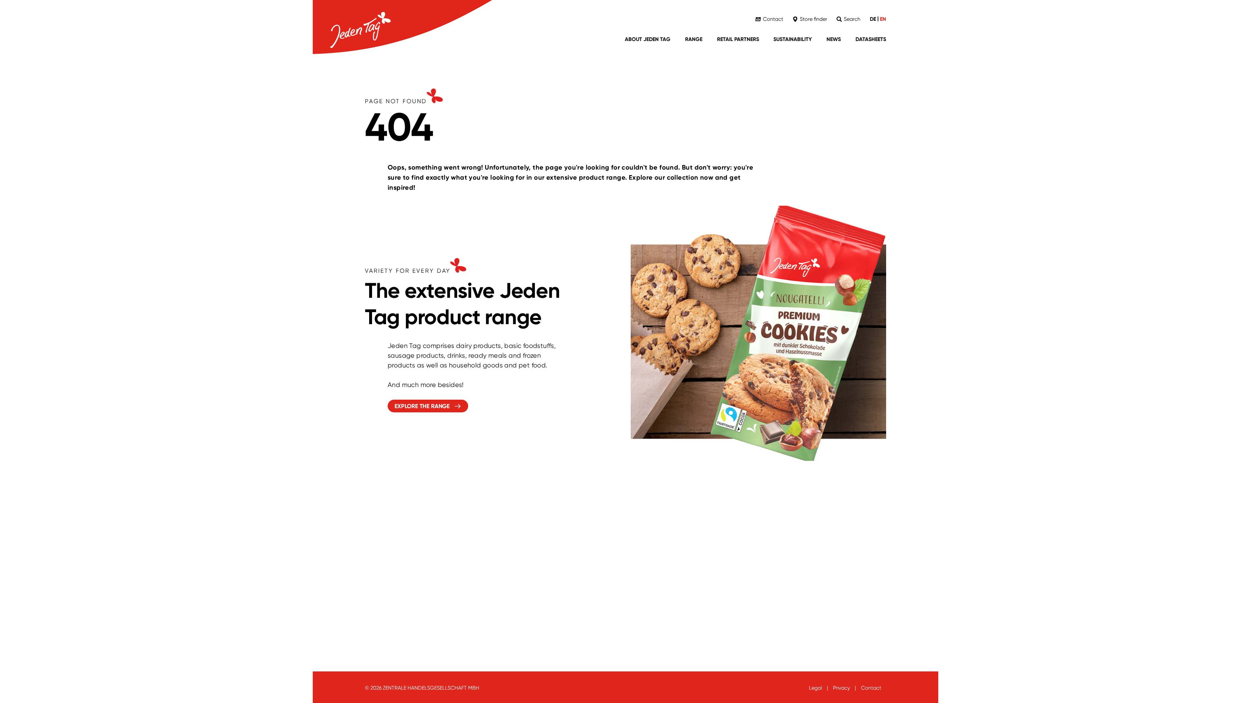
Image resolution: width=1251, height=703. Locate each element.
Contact (871, 688)
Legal (815, 688)
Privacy (841, 688)
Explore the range (422, 406)
